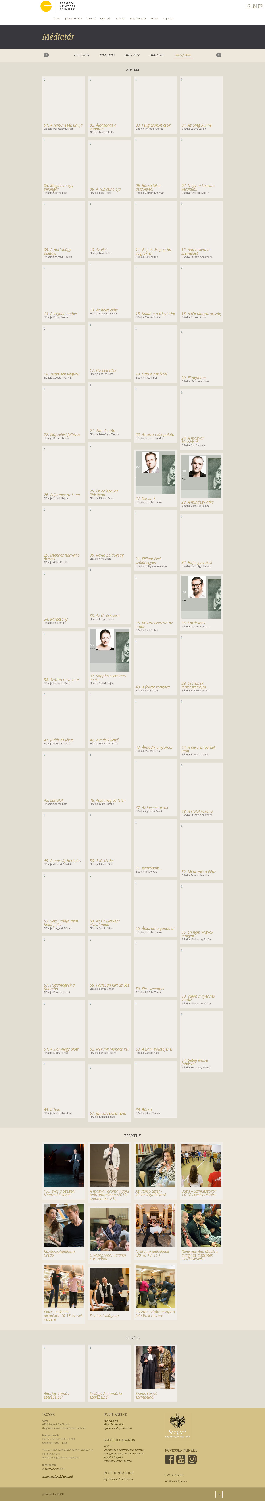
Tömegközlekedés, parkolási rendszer (124, 1453)
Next (218, 55)
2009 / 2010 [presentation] (183, 55)
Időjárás (108, 1446)
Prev (46, 55)
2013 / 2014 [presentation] (81, 55)
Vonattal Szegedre (113, 1457)
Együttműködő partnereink (118, 1428)
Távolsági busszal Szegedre (118, 1461)
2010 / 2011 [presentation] (157, 55)
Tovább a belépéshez (176, 1481)
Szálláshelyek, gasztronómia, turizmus (124, 1450)
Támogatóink (111, 1420)
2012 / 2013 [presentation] (107, 55)
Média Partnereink (113, 1424)
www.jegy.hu (51, 1468)
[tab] (81, 54)
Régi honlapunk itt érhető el (118, 1479)
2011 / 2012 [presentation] (132, 55)
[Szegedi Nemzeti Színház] (57, 6)
